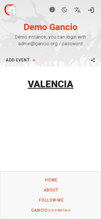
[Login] (91, 10)
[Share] (93, 60)
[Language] (77, 10)
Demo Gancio (50, 27)
